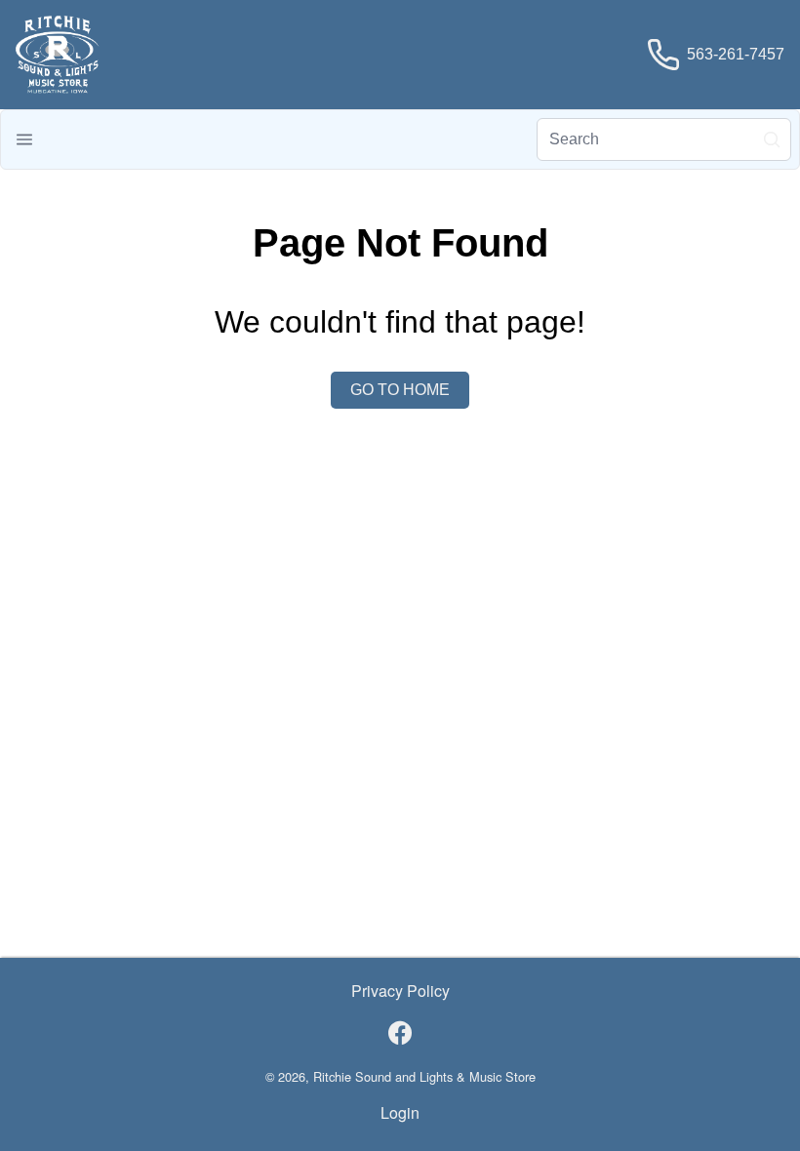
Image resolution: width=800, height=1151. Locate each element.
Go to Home (400, 389)
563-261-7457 (735, 54)
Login (400, 1112)
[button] (24, 139)
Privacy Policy (400, 990)
